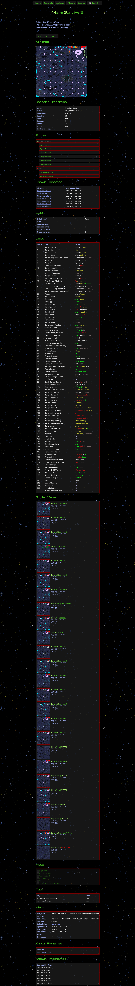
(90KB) (47, 36)
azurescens (55, 924)
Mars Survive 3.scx (44, 191)
